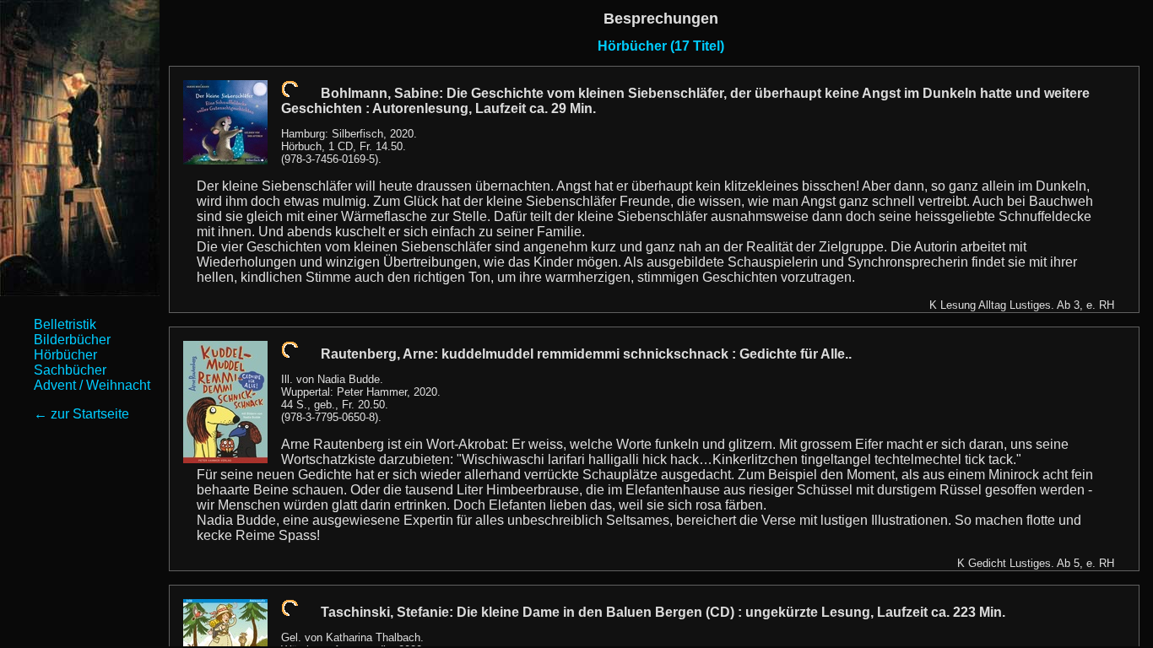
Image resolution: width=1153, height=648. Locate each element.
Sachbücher (70, 370)
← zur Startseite (81, 414)
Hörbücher (65, 355)
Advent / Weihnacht (92, 385)
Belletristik (65, 324)
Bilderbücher (72, 339)
